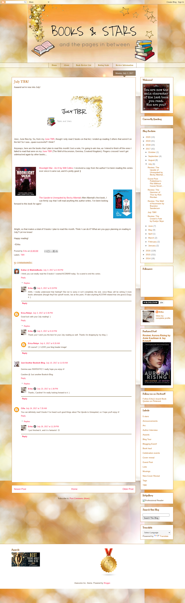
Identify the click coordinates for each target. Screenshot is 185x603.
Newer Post (20, 489)
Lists (145, 467)
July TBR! (152, 212)
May (150, 230)
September (153, 156)
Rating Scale (103, 65)
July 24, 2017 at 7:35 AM (36, 408)
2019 (148, 141)
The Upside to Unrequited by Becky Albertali (60, 197)
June (150, 226)
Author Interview (150, 430)
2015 (148, 254)
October (152, 152)
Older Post (128, 489)
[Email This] (45, 251)
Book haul (147, 448)
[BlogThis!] (48, 251)
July (150, 164)
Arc (144, 425)
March (151, 238)
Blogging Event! (150, 444)
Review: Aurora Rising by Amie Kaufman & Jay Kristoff (156, 338)
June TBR (49, 139)
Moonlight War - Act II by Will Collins (56, 168)
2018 (148, 145)
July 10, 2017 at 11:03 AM (57, 363)
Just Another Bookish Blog (33, 363)
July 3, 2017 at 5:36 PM (43, 313)
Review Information (124, 65)
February (152, 242)
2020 (148, 137)
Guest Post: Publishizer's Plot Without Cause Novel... (155, 182)
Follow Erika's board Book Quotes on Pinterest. (154, 400)
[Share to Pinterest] (56, 251)
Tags (145, 480)
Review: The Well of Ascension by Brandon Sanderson (156, 204)
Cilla (23, 408)
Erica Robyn (26, 313)
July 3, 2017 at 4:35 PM (53, 270)
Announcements (150, 421)
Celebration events (151, 453)
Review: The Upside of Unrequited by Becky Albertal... (156, 171)
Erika (30, 288)
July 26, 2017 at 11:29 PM (48, 426)
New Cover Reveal (151, 476)
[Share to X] (51, 251)
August (151, 160)
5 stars (146, 416)
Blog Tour (147, 439)
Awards (146, 435)
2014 (148, 258)
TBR (22, 255)
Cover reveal (148, 457)
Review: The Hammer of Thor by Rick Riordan (154, 193)
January (152, 245)
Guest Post (148, 462)
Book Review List (83, 65)
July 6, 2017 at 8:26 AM (50, 343)
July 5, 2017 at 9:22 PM (47, 331)
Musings (146, 471)
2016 (148, 250)
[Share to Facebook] (53, 251)
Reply (23, 278)
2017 (148, 149)
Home (54, 65)
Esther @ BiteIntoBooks (31, 270)
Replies (27, 283)
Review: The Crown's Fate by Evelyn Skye (156, 218)
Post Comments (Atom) (79, 498)
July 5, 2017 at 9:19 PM (47, 288)
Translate (164, 536)
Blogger (107, 583)
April (150, 234)
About (66, 65)
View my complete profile (163, 317)
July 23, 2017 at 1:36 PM (47, 389)
